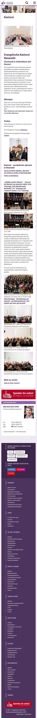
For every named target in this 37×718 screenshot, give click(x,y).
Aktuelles (9, 537)
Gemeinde (10, 483)
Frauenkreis (10, 629)
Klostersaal (24, 130)
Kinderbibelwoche (11, 579)
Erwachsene (11, 618)
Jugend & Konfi (12, 596)
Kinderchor (10, 586)
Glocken (9, 684)
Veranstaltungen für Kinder (14, 577)
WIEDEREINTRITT (21, 456)
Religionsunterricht (12, 650)
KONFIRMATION (19, 452)
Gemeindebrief (11, 489)
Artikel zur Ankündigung (11, 176)
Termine (9, 590)
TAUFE (10, 452)
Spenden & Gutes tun (12, 554)
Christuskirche (10, 502)
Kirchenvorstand (11, 496)
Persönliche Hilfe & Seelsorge (14, 539)
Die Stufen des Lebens (13, 517)
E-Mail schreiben (18, 426)
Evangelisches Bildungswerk (14, 648)
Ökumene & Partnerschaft (13, 500)
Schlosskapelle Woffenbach (14, 506)
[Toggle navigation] (34, 2)
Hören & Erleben (11, 670)
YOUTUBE (11, 473)
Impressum (28, 714)
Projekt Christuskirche (12, 560)
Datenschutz (20, 714)
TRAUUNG (11, 456)
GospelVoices (10, 672)
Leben (9, 513)
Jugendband (10, 674)
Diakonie (9, 552)
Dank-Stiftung (10, 556)
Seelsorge (9, 519)
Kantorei (9, 676)
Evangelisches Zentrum (13, 521)
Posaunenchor (11, 680)
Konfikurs (9, 609)
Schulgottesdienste (12, 652)
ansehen (6, 135)
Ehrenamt (9, 547)
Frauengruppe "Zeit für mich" (14, 627)
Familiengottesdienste (13, 575)
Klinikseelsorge (11, 541)
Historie (9, 524)
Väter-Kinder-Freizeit (12, 584)
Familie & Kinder (13, 566)
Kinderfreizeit (10, 581)
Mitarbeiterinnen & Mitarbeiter (14, 494)
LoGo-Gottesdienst (12, 635)
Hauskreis (9, 633)
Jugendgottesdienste (12, 605)
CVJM (9, 607)
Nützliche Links (11, 657)
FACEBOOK (11, 469)
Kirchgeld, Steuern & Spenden (14, 498)
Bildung (10, 644)
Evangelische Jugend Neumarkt (15, 603)
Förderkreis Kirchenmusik (13, 558)
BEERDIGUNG (12, 460)
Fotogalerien (10, 526)
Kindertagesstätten (12, 588)
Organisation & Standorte (13, 492)
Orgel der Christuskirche (13, 687)
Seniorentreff (10, 637)
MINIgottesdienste (12, 573)
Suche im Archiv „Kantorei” (12, 383)
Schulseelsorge (11, 545)
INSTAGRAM (20, 469)
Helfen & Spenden (13, 532)
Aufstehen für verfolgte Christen (15, 549)
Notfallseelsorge (11, 543)
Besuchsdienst (11, 624)
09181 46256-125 (16, 422)
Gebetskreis (10, 631)
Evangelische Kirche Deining (14, 504)
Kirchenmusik (12, 663)
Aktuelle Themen (11, 487)
